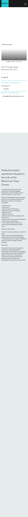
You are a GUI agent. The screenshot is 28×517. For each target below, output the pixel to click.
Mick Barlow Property (5, 3)
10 (21, 61)
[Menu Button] (25, 4)
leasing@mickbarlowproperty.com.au (13, 96)
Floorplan (6, 89)
